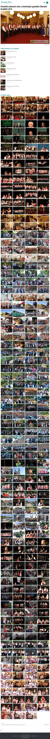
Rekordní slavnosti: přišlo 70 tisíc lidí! (12, 86)
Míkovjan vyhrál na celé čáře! (11, 68)
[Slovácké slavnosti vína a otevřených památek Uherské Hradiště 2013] (7, 100)
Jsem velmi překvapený (10, 63)
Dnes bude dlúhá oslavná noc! (11, 51)
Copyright (27, 734)
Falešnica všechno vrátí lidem (11, 57)
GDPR (22, 734)
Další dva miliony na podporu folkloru (12, 74)
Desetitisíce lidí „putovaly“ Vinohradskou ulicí (14, 80)
